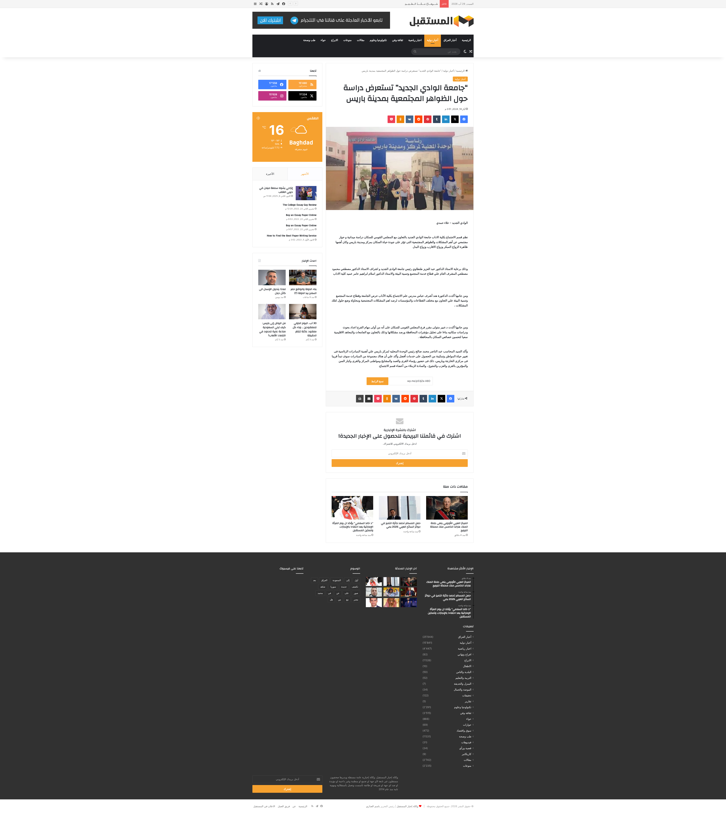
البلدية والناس (463, 671)
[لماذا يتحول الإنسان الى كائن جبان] (272, 277)
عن (337, 593)
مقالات (361, 40)
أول (356, 580)
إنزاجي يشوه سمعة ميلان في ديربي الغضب (276, 190)
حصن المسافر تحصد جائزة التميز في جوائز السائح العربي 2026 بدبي (400, 525)
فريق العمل (284, 806)
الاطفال (467, 666)
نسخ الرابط (377, 381)
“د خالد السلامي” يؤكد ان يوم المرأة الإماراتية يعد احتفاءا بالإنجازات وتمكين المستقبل (352, 527)
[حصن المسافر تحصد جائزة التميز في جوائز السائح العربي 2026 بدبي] (399, 507)
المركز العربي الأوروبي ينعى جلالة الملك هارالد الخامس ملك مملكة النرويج (449, 527)
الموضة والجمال (462, 689)
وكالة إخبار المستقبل (407, 806)
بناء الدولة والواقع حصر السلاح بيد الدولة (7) (303, 291)
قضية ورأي (465, 748)
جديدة (344, 586)
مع (347, 599)
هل (331, 599)
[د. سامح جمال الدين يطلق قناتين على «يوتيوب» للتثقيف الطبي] (374, 592)
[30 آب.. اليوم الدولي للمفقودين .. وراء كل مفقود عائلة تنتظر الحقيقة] (302, 311)
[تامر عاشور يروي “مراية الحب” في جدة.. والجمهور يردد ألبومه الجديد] (409, 602)
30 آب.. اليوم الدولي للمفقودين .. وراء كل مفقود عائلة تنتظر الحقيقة (304, 329)
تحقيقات (466, 695)
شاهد (322, 586)
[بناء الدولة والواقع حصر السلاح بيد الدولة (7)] (302, 277)
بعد (314, 580)
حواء (323, 40)
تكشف (355, 586)
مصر (356, 599)
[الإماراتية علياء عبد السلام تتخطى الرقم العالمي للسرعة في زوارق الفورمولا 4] (391, 592)
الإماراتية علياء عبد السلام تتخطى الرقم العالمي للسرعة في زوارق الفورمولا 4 (397, 3)
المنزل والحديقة (462, 683)
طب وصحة (309, 40)
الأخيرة (270, 174)
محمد (320, 593)
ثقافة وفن (397, 40)
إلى (347, 580)
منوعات (347, 40)
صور (356, 593)
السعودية (337, 580)
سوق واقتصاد (464, 730)
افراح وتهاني (464, 654)
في (329, 593)
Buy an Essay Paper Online (301, 215)
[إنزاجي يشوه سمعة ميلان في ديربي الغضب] (306, 193)
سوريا (333, 586)
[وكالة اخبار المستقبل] (439, 21)
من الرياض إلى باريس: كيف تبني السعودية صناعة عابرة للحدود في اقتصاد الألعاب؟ (272, 329)
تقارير (468, 701)
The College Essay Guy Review (299, 204)
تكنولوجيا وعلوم (378, 40)
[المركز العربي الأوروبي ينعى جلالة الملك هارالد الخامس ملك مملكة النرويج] (447, 507)
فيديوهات (466, 742)
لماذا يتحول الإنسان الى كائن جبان (272, 291)
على (347, 593)
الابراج (334, 40)
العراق (324, 580)
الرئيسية (466, 40)
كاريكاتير (466, 754)
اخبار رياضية (415, 40)
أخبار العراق (450, 40)
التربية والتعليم (463, 677)
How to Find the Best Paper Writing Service (291, 235)
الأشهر (305, 174)
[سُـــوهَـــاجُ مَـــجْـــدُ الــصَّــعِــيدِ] (409, 592)
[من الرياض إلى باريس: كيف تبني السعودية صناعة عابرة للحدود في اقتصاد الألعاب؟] (272, 311)
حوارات (467, 724)
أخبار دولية (432, 40)
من (339, 599)
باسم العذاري (373, 806)
